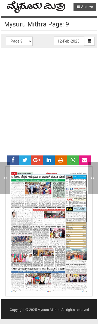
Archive (86, 7)
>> (93, 178)
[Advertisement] (49, 99)
